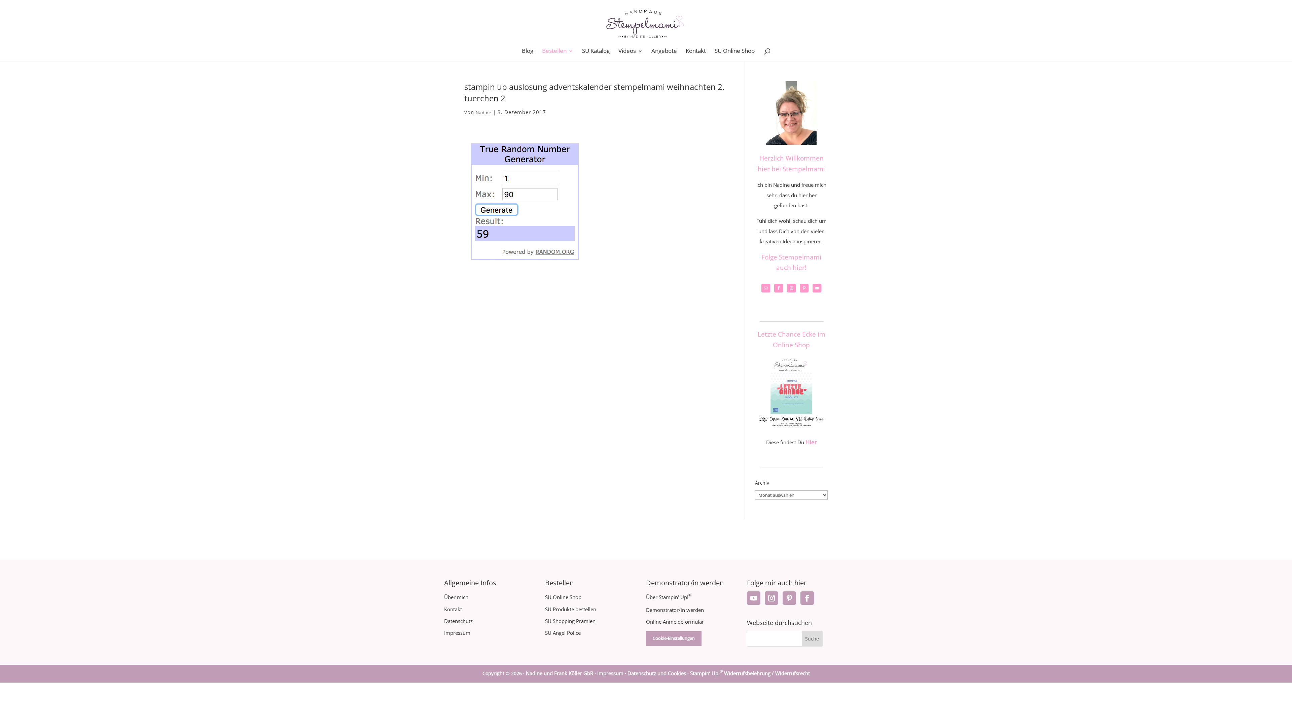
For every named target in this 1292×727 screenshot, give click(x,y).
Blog (527, 51)
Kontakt (696, 51)
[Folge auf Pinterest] (789, 598)
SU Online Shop (735, 51)
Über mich (456, 597)
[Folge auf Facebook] (807, 598)
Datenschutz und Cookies (656, 673)
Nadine (483, 112)
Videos (627, 51)
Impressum (457, 632)
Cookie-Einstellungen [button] (674, 638)
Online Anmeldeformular (675, 621)
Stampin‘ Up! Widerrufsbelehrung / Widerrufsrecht (750, 673)
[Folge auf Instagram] (771, 598)
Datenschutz (458, 621)
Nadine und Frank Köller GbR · (561, 673)
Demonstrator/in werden (675, 610)
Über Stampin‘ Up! (668, 597)
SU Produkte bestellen (570, 609)
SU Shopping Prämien (570, 621)
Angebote (664, 51)
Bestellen (554, 51)
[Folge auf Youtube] (753, 598)
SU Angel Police (563, 632)
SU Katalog (596, 51)
